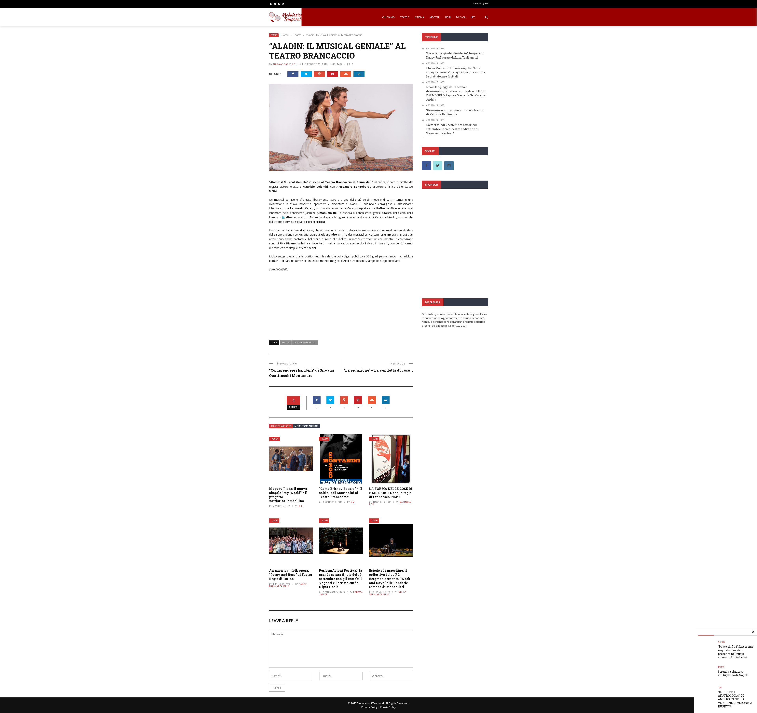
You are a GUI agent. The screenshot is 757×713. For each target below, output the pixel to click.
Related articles (281, 426)
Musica (460, 17)
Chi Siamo (388, 17)
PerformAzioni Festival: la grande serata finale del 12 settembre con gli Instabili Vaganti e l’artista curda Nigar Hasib (340, 578)
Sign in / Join (480, 3)
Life (473, 17)
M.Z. (300, 506)
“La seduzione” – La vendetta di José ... (378, 370)
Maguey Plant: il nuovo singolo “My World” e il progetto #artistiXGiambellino (288, 495)
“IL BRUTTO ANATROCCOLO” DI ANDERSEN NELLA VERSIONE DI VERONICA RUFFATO (735, 699)
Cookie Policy (388, 707)
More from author (306, 426)
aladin (285, 342)
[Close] (753, 632)
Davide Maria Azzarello (288, 585)
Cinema (419, 17)
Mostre (435, 17)
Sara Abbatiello (284, 64)
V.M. (353, 502)
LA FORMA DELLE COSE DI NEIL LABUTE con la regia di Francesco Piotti (390, 493)
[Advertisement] (341, 303)
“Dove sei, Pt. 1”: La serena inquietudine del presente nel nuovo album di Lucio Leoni (735, 652)
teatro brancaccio (304, 342)
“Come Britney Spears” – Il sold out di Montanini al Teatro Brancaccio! (340, 493)
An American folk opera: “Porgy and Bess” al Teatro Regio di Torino (290, 574)
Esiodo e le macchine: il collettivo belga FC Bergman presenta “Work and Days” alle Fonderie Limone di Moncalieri (389, 578)
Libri (448, 17)
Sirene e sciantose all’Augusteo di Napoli (733, 673)
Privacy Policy (369, 707)
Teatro (404, 17)
